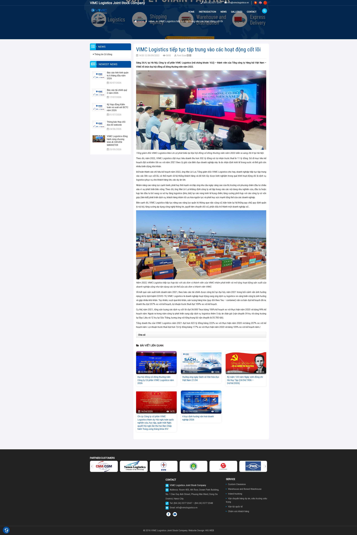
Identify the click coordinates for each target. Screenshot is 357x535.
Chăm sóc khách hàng (238, 511)
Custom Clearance (236, 484)
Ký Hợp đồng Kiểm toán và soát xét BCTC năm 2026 (117, 107)
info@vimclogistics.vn (238, 2)
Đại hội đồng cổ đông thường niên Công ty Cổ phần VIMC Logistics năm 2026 (156, 380)
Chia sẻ (141, 335)
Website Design (196, 530)
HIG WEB (209, 530)
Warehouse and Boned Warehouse (244, 489)
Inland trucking (234, 493)
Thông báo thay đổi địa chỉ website (116, 123)
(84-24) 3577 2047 (212, 2)
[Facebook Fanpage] (168, 514)
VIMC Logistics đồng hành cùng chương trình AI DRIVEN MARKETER (117, 140)
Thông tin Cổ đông (103, 54)
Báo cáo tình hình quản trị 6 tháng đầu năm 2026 (117, 75)
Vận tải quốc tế (235, 506)
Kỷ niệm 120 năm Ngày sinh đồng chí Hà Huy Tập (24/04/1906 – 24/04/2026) (245, 380)
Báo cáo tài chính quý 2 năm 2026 (117, 91)
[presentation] (91, 466)
